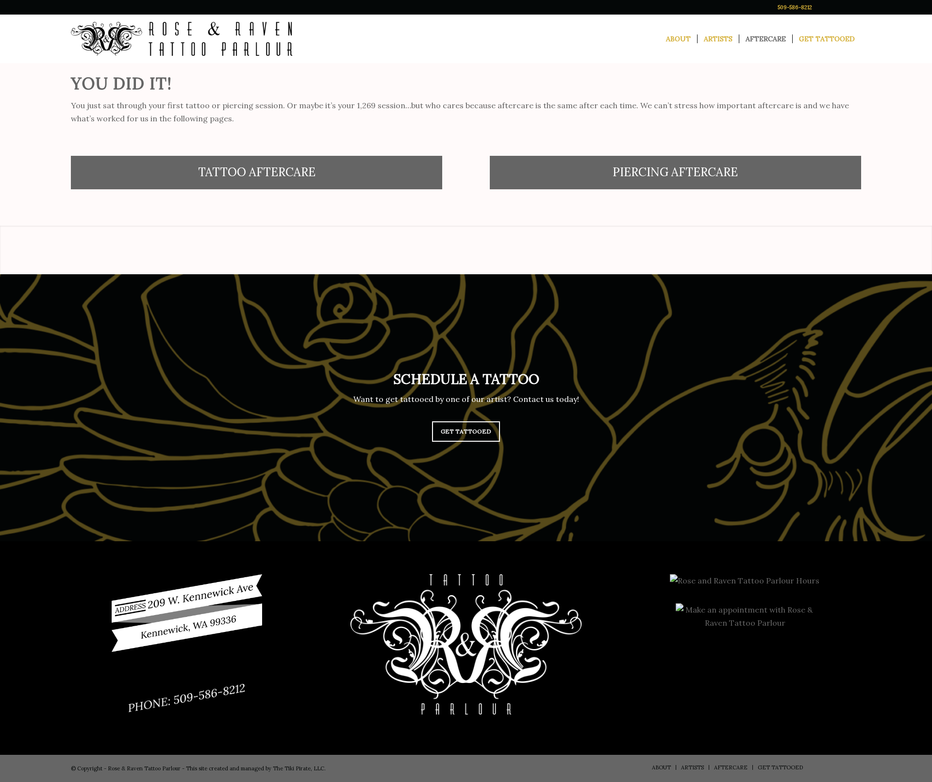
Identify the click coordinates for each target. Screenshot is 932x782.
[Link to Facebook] (824, 7)
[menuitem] (678, 39)
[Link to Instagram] (839, 7)
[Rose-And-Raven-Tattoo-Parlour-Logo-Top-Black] (182, 39)
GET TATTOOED (466, 431)
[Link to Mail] (854, 7)
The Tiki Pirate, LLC (298, 768)
